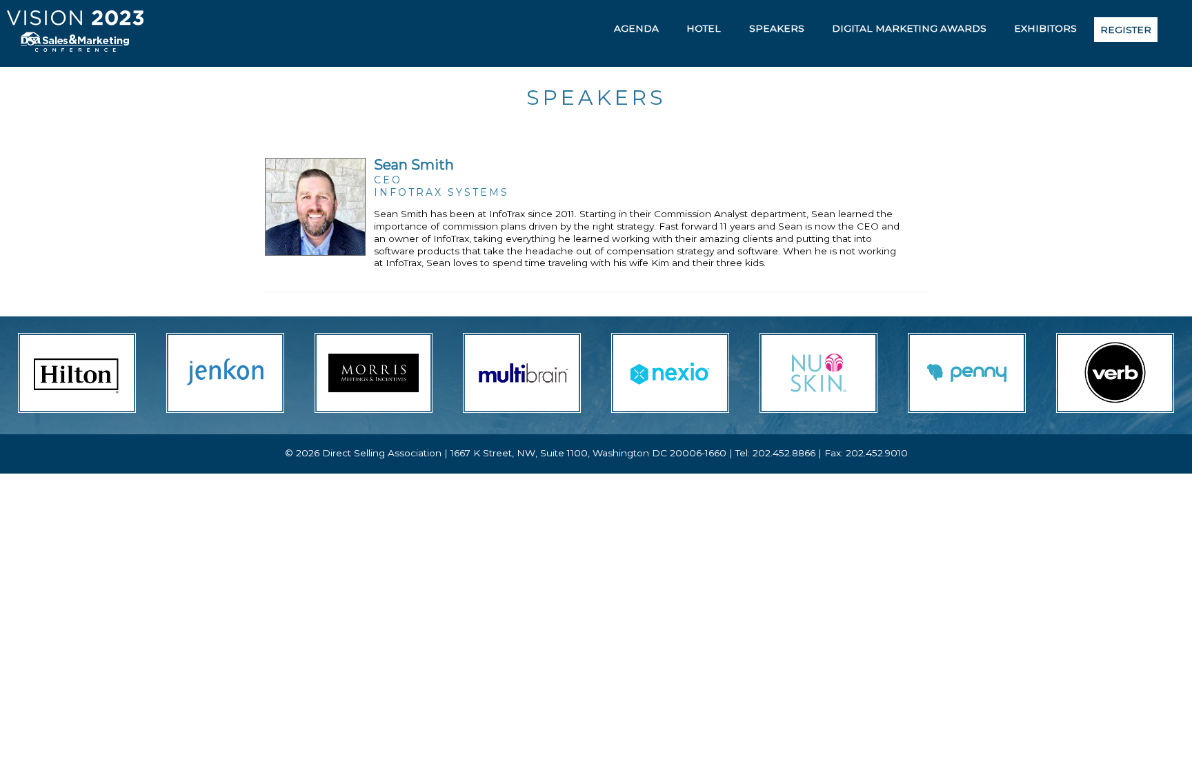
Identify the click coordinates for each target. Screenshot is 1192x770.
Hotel (703, 28)
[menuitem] (636, 28)
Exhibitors (1045, 28)
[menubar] (880, 29)
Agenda (636, 28)
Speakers (776, 28)
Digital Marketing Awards (909, 28)
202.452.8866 (784, 452)
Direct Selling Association (381, 452)
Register (1125, 29)
